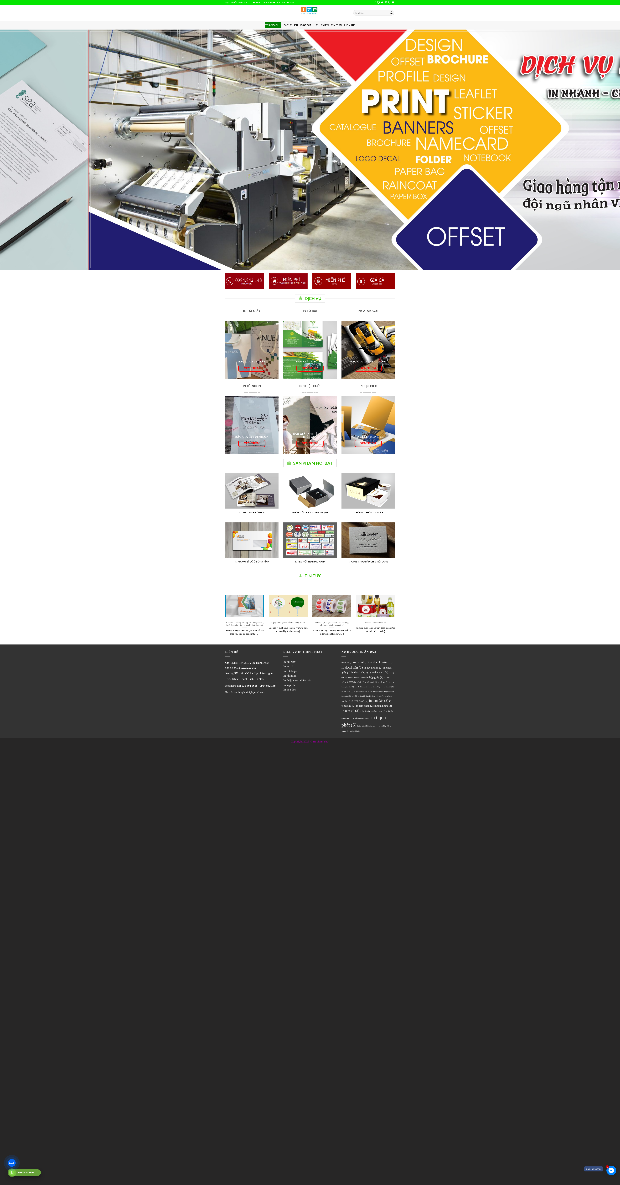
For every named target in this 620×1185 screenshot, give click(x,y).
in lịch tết (389, 687)
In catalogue (290, 671)
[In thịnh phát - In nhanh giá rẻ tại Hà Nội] (310, 12)
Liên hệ (349, 25)
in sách (362, 696)
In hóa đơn (289, 689)
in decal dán (352, 667)
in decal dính (373, 667)
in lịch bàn (383, 682)
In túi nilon (289, 675)
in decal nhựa (361, 672)
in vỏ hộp (384, 726)
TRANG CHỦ (273, 25)
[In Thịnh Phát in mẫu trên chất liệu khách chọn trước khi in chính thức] (331, 281)
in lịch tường (377, 687)
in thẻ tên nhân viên (361, 718)
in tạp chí (373, 726)
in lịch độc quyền (375, 691)
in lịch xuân (347, 691)
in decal (361, 662)
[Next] (603, 150)
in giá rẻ (349, 677)
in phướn (389, 691)
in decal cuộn (381, 662)
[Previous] (16, 150)
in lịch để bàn (360, 691)
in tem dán (378, 701)
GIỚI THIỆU (291, 25)
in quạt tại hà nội (349, 696)
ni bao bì (355, 731)
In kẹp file (289, 685)
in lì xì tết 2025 (348, 682)
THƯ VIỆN (322, 25)
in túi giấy (362, 726)
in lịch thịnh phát (362, 687)
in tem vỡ (350, 711)
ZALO (11, 1162)
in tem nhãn (365, 705)
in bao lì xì (346, 663)
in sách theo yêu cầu (375, 696)
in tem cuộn (359, 700)
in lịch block (371, 682)
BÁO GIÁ (305, 25)
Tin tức (336, 25)
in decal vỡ (380, 672)
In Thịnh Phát (260, 662)
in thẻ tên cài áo (378, 711)
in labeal (388, 677)
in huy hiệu (360, 677)
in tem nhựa (383, 705)
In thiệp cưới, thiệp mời (297, 680)
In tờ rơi (288, 666)
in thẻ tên (365, 711)
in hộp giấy (374, 677)
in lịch (360, 682)
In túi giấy (289, 661)
